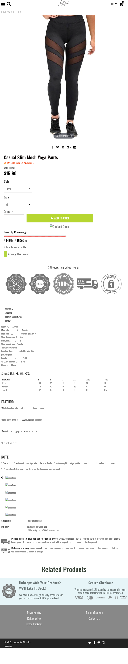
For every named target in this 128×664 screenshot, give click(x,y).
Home (3, 12)
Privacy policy (34, 612)
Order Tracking (34, 624)
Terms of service (94, 612)
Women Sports (14, 12)
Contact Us (94, 618)
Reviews (8, 320)
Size (6, 197)
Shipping (8, 312)
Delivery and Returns (13, 316)
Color (7, 181)
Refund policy (34, 618)
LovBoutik (17, 642)
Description (9, 308)
